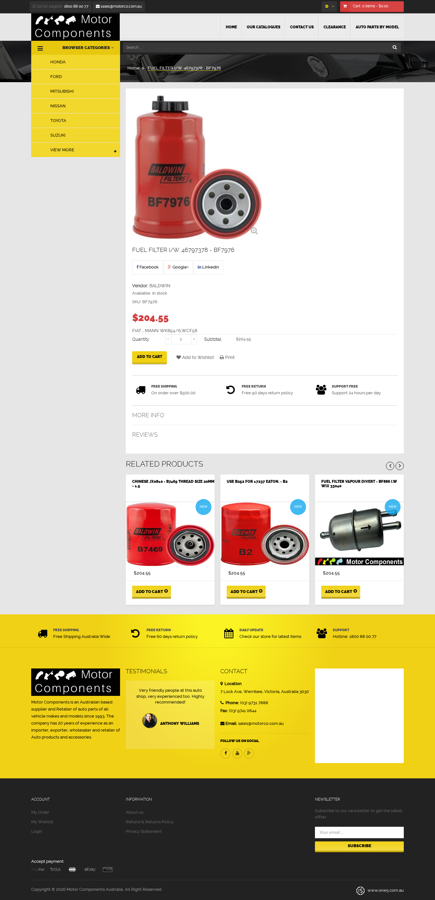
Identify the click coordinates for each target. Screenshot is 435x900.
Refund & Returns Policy (150, 821)
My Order (40, 812)
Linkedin (210, 267)
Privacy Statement (144, 831)
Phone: (232, 702)
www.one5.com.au (385, 890)
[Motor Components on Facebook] (225, 753)
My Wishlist (42, 821)
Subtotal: (213, 339)
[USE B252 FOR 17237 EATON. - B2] (264, 534)
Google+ (180, 267)
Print (229, 357)
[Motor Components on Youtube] (237, 753)
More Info (148, 415)
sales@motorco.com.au (121, 6)
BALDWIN (159, 285)
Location (233, 683)
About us (134, 812)
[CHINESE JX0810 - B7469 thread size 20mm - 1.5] (170, 534)
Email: (231, 723)
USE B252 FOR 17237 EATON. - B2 (257, 481)
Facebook (149, 267)
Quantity (140, 339)
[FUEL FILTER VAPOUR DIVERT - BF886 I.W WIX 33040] (359, 534)
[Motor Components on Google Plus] (249, 753)
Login (36, 831)
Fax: (224, 710)
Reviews (145, 434)
